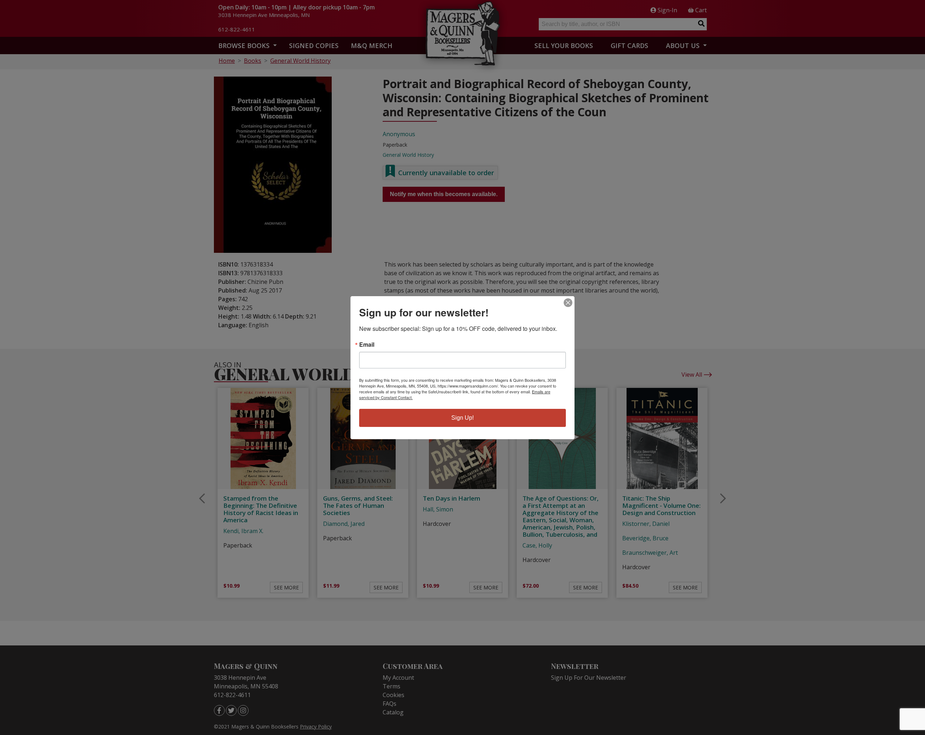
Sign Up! (462, 418)
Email (366, 344)
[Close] (568, 302)
